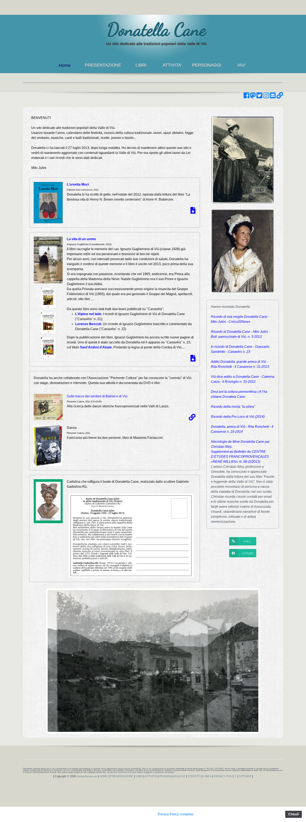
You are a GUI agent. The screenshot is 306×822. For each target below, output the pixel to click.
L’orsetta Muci (78, 184)
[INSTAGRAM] (266, 97)
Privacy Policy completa (175, 814)
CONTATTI (194, 776)
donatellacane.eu (87, 776)
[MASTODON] (253, 97)
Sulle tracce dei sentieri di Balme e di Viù (97, 396)
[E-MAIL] (273, 97)
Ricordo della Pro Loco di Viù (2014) (238, 416)
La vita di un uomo (81, 239)
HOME (104, 776)
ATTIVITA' (172, 65)
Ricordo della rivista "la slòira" (233, 406)
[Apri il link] (192, 418)
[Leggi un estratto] (192, 359)
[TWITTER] (259, 97)
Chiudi (293, 814)
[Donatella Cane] (103, 33)
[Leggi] (192, 211)
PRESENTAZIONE (103, 65)
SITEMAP (245, 776)
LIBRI (141, 65)
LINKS (207, 776)
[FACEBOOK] (246, 97)
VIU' (241, 65)
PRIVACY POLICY (225, 776)
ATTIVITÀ (151, 776)
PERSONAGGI (206, 65)
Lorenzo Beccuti (88, 324)
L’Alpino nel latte (88, 314)
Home (65, 65)
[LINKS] (279, 97)
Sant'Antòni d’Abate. (96, 347)
